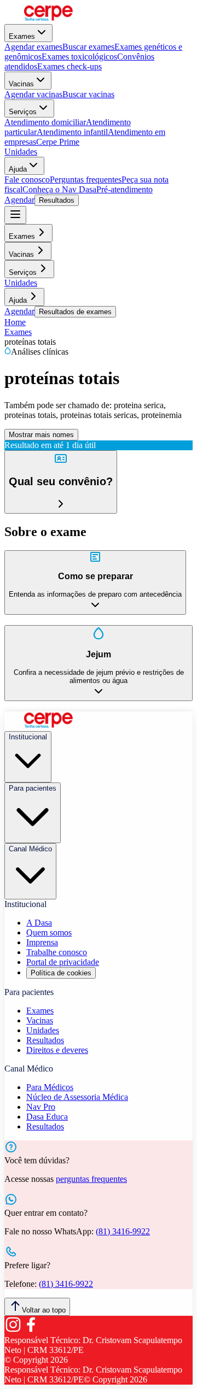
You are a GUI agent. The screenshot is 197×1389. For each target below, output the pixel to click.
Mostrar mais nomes (41, 435)
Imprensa (42, 942)
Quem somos (49, 932)
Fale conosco (27, 179)
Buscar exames (88, 46)
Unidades (20, 151)
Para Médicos (49, 1087)
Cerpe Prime (57, 141)
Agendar (19, 199)
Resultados (56, 200)
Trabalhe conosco (56, 952)
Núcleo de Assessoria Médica (77, 1097)
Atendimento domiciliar (45, 122)
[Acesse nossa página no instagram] (13, 1330)
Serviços (23, 112)
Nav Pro (40, 1106)
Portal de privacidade (62, 962)
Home (15, 322)
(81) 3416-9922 (123, 1231)
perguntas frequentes (91, 1179)
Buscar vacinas (88, 94)
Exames (22, 36)
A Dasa (39, 922)
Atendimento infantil (72, 132)
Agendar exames (33, 46)
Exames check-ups (69, 66)
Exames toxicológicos (79, 56)
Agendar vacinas (33, 94)
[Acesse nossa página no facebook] (30, 1330)
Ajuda (18, 169)
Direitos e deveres (57, 1050)
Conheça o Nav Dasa (59, 189)
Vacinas (21, 84)
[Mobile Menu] (15, 215)
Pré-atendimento (124, 189)
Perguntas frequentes (85, 179)
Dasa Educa (47, 1116)
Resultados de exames (75, 312)
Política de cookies (61, 973)
